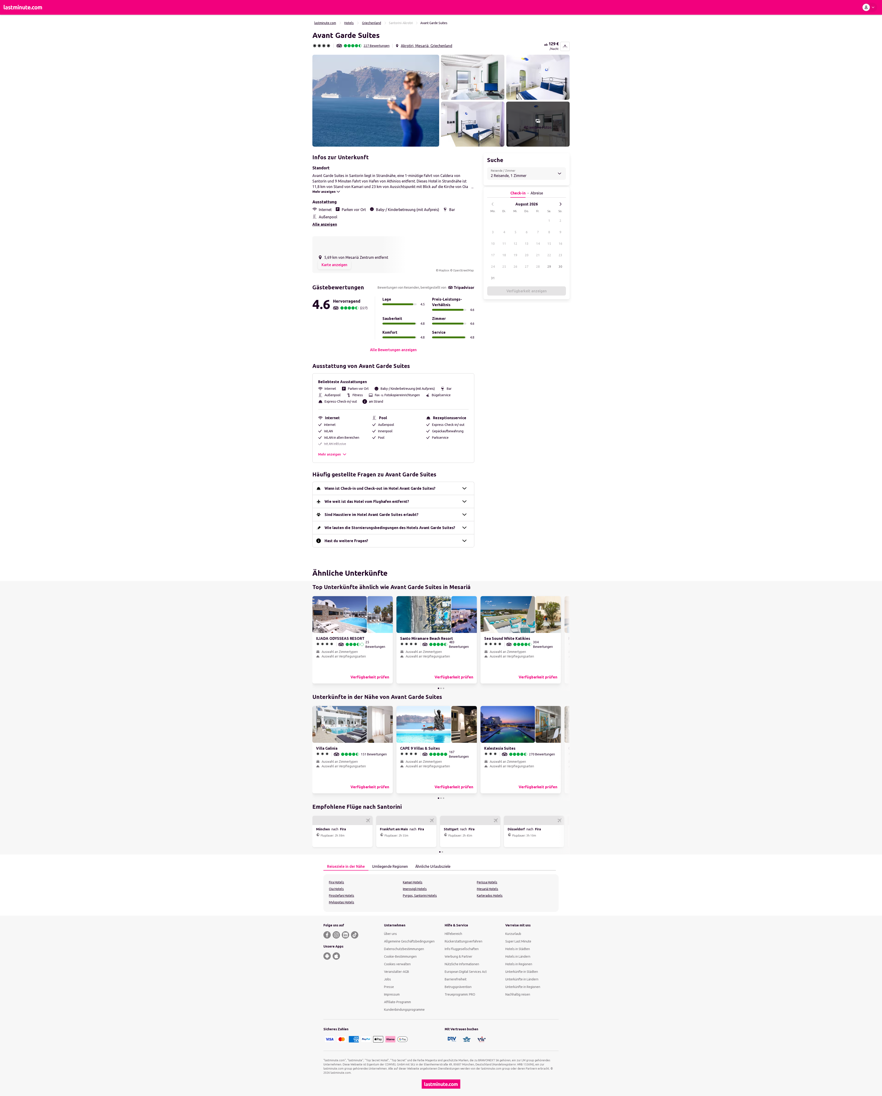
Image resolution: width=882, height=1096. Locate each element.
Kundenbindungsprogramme (404, 1009)
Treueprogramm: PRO (460, 994)
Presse (389, 987)
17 (493, 255)
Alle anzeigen (324, 224)
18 (504, 255)
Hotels (349, 23)
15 (549, 243)
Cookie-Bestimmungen (400, 956)
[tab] (345, 867)
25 (504, 266)
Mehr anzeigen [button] (329, 454)
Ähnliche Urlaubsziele (432, 866)
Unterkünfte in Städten (521, 972)
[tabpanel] (441, 893)
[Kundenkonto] (869, 7)
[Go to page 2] (441, 688)
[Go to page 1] (438, 688)
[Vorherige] (493, 204)
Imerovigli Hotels (415, 889)
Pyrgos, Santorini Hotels (420, 895)
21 (538, 255)
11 (504, 243)
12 (515, 243)
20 (527, 255)
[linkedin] (345, 935)
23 (560, 255)
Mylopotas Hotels (341, 902)
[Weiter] (560, 204)
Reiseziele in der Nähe (346, 866)
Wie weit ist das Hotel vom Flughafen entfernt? (367, 501)
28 (538, 266)
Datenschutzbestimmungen (404, 949)
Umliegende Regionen (390, 866)
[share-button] (565, 46)
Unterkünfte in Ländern (521, 979)
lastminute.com (325, 23)
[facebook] (327, 935)
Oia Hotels (336, 889)
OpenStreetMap (463, 270)
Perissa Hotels (487, 882)
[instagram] (336, 935)
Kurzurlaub (513, 934)
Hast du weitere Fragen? (346, 541)
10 (493, 243)
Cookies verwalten (397, 964)
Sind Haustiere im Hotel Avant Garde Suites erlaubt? (371, 514)
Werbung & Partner (458, 956)
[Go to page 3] (443, 688)
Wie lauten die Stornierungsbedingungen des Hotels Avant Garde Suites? (390, 528)
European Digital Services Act (466, 972)
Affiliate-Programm (397, 1002)
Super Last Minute (518, 941)
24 (493, 266)
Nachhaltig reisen (517, 994)
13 (527, 243)
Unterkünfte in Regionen (522, 987)
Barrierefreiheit (455, 979)
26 (515, 266)
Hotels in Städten (517, 949)
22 (549, 255)
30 (560, 266)
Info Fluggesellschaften (462, 949)
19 (515, 255)
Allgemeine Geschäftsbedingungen (409, 941)
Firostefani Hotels (341, 895)
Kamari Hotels (412, 882)
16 (560, 243)
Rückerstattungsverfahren (463, 941)
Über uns (390, 934)
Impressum (392, 994)
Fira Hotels (336, 882)
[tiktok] (354, 935)
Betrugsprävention (458, 987)
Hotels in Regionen (518, 964)
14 (538, 243)
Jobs (387, 979)
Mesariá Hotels (487, 889)
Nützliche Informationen (462, 964)
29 (549, 266)
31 (493, 278)
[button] (375, 101)
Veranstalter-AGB (396, 972)
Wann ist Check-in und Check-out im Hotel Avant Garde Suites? (380, 488)
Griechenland (371, 23)
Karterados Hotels (490, 895)
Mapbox (444, 270)
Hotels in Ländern (517, 956)
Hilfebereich (453, 934)
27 (527, 266)
